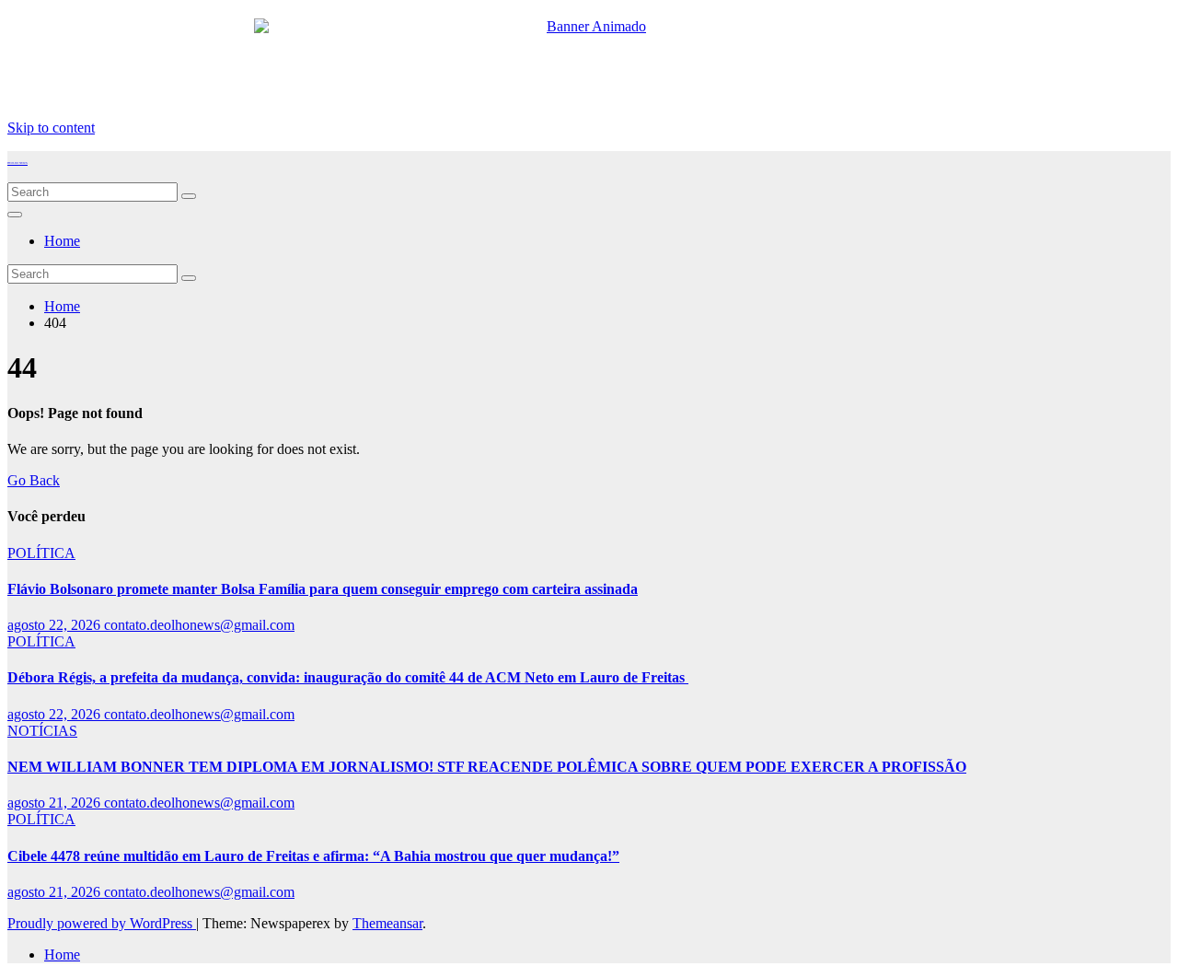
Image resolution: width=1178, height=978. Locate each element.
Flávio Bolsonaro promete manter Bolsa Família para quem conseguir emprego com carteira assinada (322, 589)
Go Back (33, 480)
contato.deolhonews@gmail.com (199, 625)
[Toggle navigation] (14, 214)
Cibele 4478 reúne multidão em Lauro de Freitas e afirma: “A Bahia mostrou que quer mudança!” (313, 856)
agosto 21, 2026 (55, 802)
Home (62, 241)
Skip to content (51, 127)
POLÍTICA (41, 553)
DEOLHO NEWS (17, 163)
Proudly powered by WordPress (101, 923)
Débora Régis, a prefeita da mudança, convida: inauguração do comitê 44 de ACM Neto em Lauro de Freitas (347, 677)
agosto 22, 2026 (55, 625)
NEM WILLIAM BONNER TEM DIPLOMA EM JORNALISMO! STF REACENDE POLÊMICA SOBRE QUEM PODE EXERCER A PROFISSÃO (486, 766)
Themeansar (387, 923)
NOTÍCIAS (42, 731)
